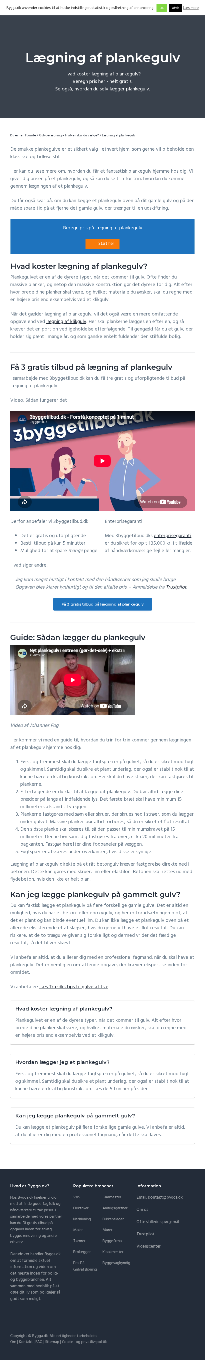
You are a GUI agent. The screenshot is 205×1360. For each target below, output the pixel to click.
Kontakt (26, 1342)
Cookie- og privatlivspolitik (84, 1342)
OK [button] (162, 8)
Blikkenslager (113, 1219)
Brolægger (82, 1252)
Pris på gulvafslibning (85, 1266)
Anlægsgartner (115, 1208)
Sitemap (52, 1342)
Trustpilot (176, 587)
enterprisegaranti (172, 536)
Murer (107, 1230)
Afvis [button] (175, 8)
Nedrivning (82, 1219)
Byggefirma (112, 1241)
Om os (142, 1209)
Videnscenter (148, 1246)
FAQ (39, 1342)
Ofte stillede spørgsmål (157, 1222)
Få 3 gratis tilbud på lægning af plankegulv (103, 604)
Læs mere (191, 8)
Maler (78, 1230)
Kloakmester (113, 1252)
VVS (76, 1197)
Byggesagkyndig (116, 1263)
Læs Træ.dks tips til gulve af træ (73, 987)
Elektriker (80, 1208)
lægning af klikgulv (66, 322)
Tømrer (79, 1241)
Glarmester (111, 1197)
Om (13, 1342)
